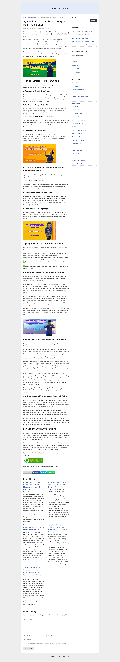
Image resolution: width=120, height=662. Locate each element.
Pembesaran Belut (33, 17)
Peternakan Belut (76, 143)
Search (74, 17)
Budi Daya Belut (60, 8)
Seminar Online (76, 147)
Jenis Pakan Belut (77, 113)
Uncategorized (76, 153)
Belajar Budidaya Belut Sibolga (80, 38)
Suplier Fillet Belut (77, 150)
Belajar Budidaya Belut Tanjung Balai (82, 34)
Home (24, 17)
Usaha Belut (75, 157)
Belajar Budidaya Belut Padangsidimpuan (83, 44)
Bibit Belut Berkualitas (78, 89)
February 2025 (76, 72)
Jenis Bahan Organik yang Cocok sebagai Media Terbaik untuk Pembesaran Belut (33, 570)
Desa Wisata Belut (77, 103)
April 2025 (75, 65)
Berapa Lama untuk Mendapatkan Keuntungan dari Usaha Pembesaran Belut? (34, 527)
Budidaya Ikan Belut (77, 99)
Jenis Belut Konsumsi (77, 110)
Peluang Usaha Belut (77, 133)
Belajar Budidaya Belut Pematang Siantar (83, 41)
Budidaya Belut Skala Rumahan (80, 96)
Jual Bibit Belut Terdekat (78, 120)
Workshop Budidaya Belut (79, 160)
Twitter (44, 472)
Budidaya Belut (76, 93)
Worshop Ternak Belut (78, 163)
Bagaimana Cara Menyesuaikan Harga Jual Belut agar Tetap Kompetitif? (58, 484)
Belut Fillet (75, 86)
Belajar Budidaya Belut (78, 83)
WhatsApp (51, 472)
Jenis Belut (75, 106)
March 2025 (75, 69)
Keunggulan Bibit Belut (78, 123)
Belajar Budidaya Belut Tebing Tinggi (82, 31)
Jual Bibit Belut (76, 116)
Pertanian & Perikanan (78, 140)
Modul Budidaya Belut (78, 126)
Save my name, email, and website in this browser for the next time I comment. (46, 643)
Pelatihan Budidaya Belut (79, 130)
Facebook (36, 472)
